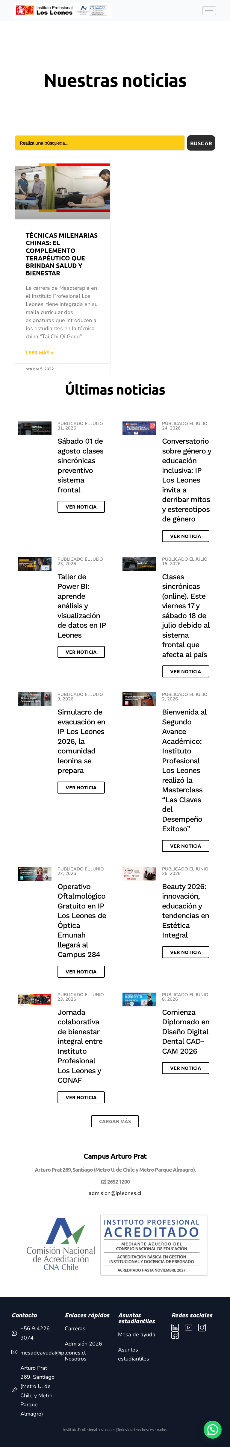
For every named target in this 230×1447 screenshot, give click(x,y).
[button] (115, 1121)
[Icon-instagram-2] (202, 1327)
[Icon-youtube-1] (188, 1327)
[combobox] (100, 143)
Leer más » (40, 352)
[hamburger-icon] (209, 10)
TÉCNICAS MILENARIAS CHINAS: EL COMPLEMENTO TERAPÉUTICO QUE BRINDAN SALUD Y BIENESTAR (62, 254)
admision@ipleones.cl (115, 1193)
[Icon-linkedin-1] (175, 1327)
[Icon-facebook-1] (175, 1335)
